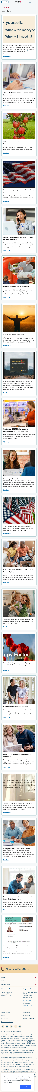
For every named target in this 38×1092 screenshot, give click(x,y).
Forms (3, 1015)
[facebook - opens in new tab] (3, 1026)
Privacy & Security (28, 1018)
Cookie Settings (5, 1012)
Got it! (25, 1087)
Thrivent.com (18, 1064)
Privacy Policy (24, 1078)
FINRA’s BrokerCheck (30, 1064)
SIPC (2, 1043)
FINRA (29, 1042)
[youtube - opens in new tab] (20, 1026)
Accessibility (26, 1012)
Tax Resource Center (7, 1022)
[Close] (31, 1075)
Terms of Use (26, 1015)
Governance (4, 1019)
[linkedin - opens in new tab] (7, 1026)
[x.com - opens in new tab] (11, 1026)
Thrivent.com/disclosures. (19, 1047)
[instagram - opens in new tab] (15, 1026)
